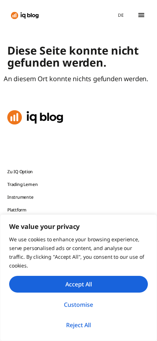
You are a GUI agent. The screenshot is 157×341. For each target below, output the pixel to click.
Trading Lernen (22, 184)
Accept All (78, 284)
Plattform (16, 210)
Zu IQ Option (20, 171)
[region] (78, 277)
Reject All (78, 325)
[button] (141, 15)
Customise (78, 305)
